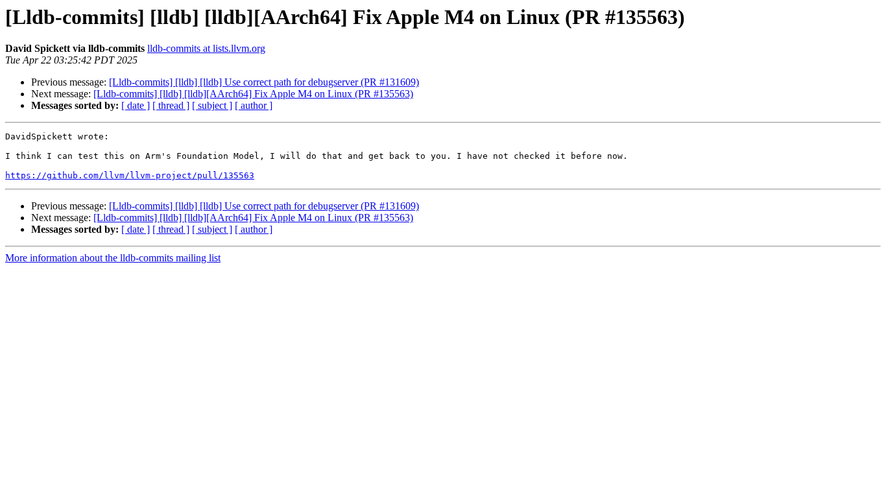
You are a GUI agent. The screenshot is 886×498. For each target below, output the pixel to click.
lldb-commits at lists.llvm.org (206, 48)
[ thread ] (170, 105)
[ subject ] (212, 105)
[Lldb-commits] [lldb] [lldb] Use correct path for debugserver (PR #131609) (264, 82)
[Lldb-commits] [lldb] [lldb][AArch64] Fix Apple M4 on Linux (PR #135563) (253, 93)
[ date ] (135, 105)
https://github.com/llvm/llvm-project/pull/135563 (129, 175)
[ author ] (253, 105)
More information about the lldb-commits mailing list (113, 257)
